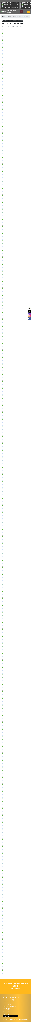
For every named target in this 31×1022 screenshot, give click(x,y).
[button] (21, 11)
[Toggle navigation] (28, 12)
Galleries (9, 16)
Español (9, 1014)
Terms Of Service (7, 1012)
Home (3, 16)
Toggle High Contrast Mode (10, 1016)
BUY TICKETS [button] (17, 989)
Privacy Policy (6, 1010)
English (5, 1014)
